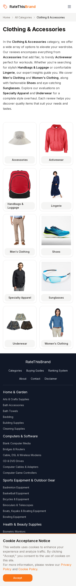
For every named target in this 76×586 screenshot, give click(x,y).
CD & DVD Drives (13, 461)
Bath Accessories (13, 405)
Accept (17, 577)
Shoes (56, 251)
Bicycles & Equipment (16, 499)
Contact (35, 378)
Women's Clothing (56, 343)
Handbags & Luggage (15, 205)
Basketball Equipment (16, 493)
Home (6, 17)
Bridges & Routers (14, 449)
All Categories (23, 17)
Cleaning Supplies (14, 428)
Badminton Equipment (16, 487)
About (22, 378)
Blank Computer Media (17, 443)
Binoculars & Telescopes (18, 505)
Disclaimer (51, 378)
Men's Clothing (20, 251)
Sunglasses (56, 297)
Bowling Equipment (14, 516)
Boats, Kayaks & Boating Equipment (24, 510)
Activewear (56, 159)
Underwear (20, 343)
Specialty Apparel (19, 297)
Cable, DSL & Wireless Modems (22, 455)
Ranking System (58, 370)
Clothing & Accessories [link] (51, 17)
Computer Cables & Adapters (20, 466)
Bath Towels (10, 411)
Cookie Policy (27, 569)
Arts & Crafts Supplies (16, 399)
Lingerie (56, 205)
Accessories (20, 159)
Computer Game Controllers (20, 472)
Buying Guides (35, 370)
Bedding (8, 416)
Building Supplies (13, 422)
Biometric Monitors (14, 531)
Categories (15, 370)
